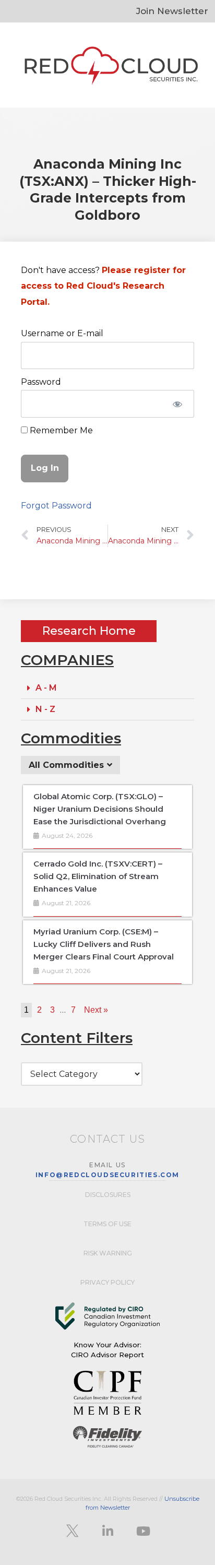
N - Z (45, 709)
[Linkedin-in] (107, 1531)
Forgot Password (56, 506)
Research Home (89, 631)
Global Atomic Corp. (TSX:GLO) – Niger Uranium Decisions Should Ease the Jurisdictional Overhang (99, 808)
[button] (107, 688)
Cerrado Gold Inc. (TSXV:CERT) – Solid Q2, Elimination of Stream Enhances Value (97, 876)
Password (41, 382)
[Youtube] (143, 1531)
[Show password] (177, 403)
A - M (46, 688)
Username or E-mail (62, 333)
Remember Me (60, 430)
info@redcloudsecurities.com (107, 1175)
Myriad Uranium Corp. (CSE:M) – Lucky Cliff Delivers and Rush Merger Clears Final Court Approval (103, 944)
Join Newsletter (172, 11)
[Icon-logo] (72, 1531)
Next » (96, 1009)
